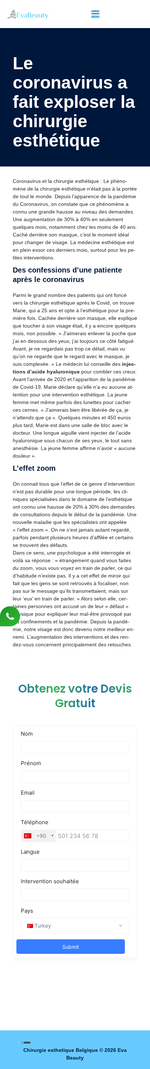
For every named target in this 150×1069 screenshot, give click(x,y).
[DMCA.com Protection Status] (24, 1042)
